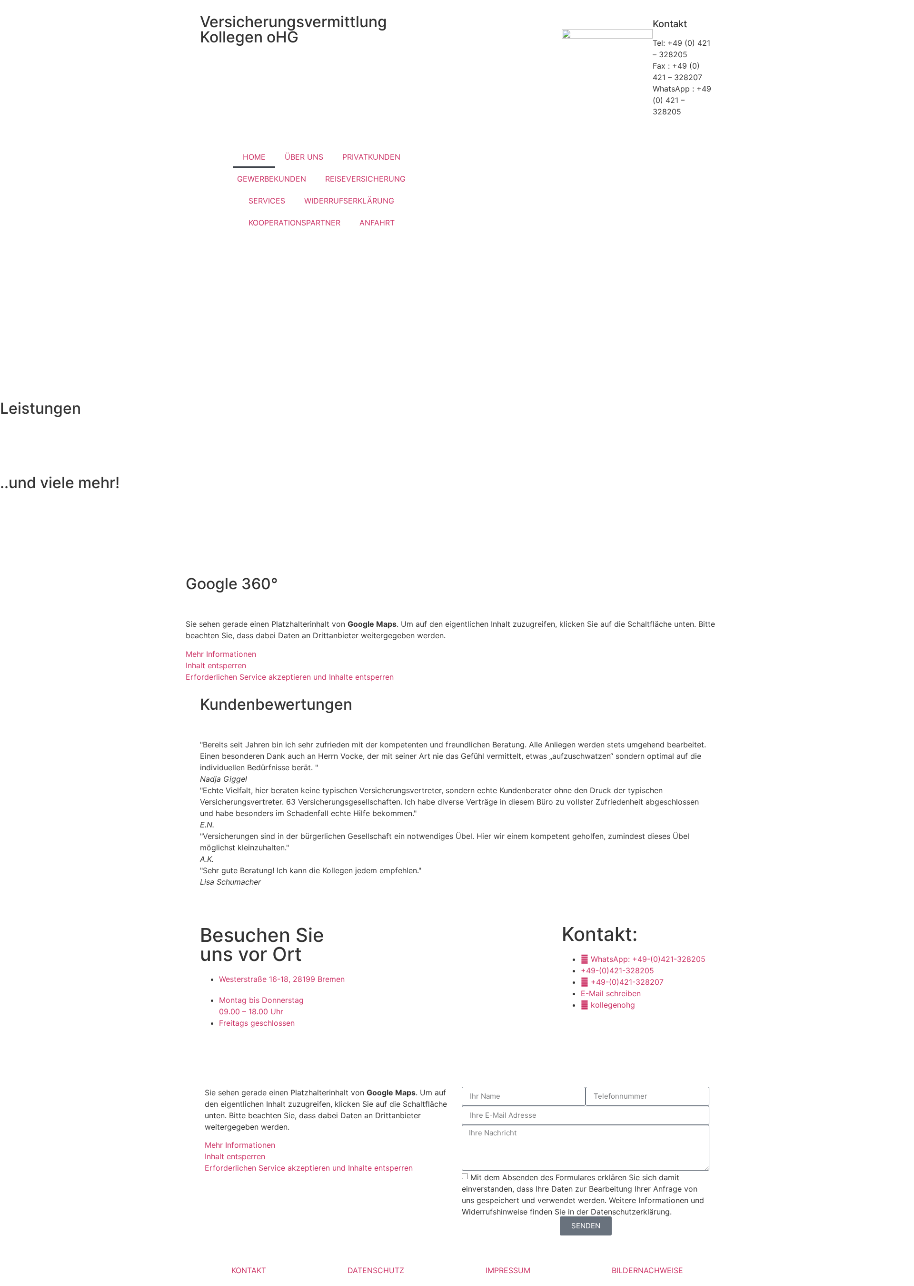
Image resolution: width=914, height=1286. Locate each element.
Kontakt (670, 24)
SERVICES (266, 200)
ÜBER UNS (304, 157)
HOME (254, 157)
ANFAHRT (377, 222)
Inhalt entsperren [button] (216, 665)
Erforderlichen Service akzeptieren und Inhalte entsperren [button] (290, 677)
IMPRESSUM (508, 1270)
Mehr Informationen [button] (221, 654)
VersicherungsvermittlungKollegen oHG (293, 29)
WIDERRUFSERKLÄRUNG (349, 200)
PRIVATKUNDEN (371, 157)
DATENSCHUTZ (376, 1270)
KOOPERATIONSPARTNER (294, 222)
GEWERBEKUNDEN (271, 179)
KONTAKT (248, 1270)
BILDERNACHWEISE (647, 1270)
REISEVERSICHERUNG (365, 179)
